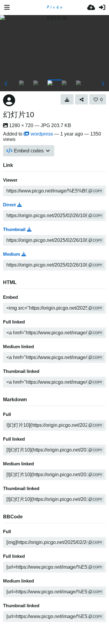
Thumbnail (14, 229)
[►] (103, 84)
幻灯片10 (18, 114)
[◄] (6, 84)
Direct (9, 204)
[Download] (67, 99)
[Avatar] (9, 100)
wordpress (42, 133)
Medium (11, 254)
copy (97, 191)
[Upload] (91, 7)
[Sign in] (102, 7)
